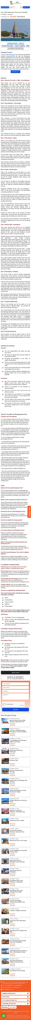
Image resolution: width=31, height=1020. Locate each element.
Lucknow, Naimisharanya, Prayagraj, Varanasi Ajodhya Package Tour (18, 732)
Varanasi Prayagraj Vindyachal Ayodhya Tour (17, 901)
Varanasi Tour (14, 760)
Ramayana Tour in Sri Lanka (18, 840)
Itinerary (21, 43)
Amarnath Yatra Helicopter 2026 (18, 921)
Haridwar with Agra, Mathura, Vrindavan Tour (17, 811)
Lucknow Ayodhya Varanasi (18, 910)
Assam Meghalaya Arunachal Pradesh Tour (18, 851)
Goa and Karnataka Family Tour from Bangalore (18, 941)
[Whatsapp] (4, 1015)
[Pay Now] (13, 1007)
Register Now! (26, 7)
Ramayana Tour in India (17, 820)
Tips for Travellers (20, 45)
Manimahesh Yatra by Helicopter (16, 751)
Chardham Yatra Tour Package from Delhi (16, 891)
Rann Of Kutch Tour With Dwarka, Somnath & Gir (17, 721)
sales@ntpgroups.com (8, 989)
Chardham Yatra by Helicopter (15, 871)
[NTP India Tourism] (15, 3)
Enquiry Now (29, 511)
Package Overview (12, 43)
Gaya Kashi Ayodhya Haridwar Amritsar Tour (17, 831)
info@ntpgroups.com (7, 633)
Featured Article (5, 7)
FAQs (27, 45)
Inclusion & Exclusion (7, 45)
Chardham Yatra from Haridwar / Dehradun (16, 881)
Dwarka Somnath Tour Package (16, 771)
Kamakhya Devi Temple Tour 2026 (18, 931)
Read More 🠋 (15, 71)
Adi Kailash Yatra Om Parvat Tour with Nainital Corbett (18, 951)
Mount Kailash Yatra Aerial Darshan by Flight (18, 791)
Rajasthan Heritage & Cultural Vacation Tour (16, 961)
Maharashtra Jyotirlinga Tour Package (18, 781)
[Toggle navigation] (21, 7)
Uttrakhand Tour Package (17, 970)
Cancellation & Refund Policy (15, 48)
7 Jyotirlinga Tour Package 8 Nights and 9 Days (18, 741)
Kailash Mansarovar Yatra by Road (18, 801)
